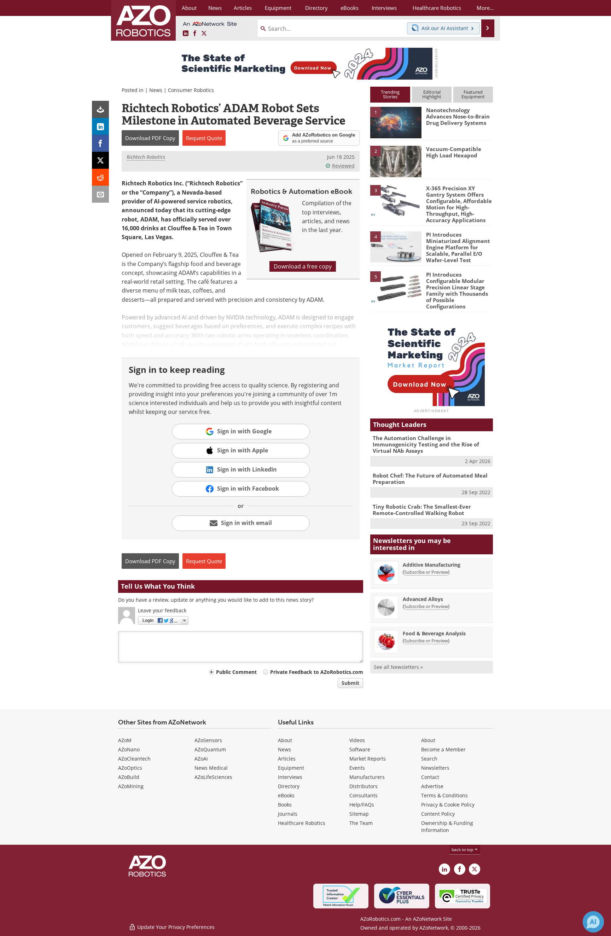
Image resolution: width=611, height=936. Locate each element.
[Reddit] (100, 177)
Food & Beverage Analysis (434, 633)
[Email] (100, 194)
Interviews (290, 777)
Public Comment (236, 672)
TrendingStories (390, 94)
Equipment (291, 767)
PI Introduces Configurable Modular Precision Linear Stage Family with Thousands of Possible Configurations (457, 290)
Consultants (363, 795)
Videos (357, 740)
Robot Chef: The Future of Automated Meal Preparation (430, 478)
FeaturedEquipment (473, 94)
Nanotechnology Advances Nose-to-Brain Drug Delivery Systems (458, 116)
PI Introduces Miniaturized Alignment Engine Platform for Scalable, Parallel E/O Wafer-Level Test (458, 247)
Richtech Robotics (146, 157)
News (155, 90)
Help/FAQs (361, 804)
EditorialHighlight (431, 94)
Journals (287, 813)
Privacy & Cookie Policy (448, 804)
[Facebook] (100, 143)
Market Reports (367, 758)
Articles (287, 758)
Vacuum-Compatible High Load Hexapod (453, 152)
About (285, 740)
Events (357, 767)
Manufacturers (367, 777)
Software (359, 749)
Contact (430, 777)
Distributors (363, 786)
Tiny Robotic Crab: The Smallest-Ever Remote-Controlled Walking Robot (422, 509)
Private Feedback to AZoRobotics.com (316, 672)
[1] (395, 122)
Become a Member (443, 749)
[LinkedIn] (100, 126)
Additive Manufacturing (431, 564)
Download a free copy (303, 266)
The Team (361, 823)
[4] (395, 246)
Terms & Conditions (444, 795)
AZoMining (131, 786)
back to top (463, 850)
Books (285, 804)
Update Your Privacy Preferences (175, 927)
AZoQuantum (210, 749)
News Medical (211, 767)
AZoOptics (130, 767)
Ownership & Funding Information (447, 826)
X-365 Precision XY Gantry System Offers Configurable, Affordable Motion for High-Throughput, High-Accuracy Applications (459, 204)
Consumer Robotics (191, 90)
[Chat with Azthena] (593, 921)
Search (429, 758)
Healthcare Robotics (301, 823)
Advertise (432, 786)
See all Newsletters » (398, 667)
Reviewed (343, 165)
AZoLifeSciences (213, 777)
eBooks (286, 795)
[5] (395, 286)
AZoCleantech (134, 758)
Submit (350, 683)
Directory (288, 786)
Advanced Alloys (423, 599)
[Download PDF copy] (100, 109)
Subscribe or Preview (426, 572)
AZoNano (129, 749)
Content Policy (438, 813)
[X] (100, 160)
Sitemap (359, 813)
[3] (395, 200)
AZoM (125, 740)
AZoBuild (128, 777)
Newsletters (435, 767)
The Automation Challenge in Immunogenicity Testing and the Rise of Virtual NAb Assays (426, 444)
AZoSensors (208, 740)
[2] (395, 161)
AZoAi (201, 758)
